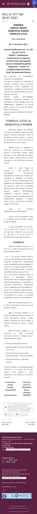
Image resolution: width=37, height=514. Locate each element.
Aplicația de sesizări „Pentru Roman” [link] (14, 483)
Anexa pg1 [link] (10, 414)
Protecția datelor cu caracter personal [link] (18, 508)
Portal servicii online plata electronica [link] (14, 470)
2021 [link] (8, 10)
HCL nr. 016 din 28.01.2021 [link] (7, 423)
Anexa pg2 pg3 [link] (23, 414)
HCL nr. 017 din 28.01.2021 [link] (12, 16)
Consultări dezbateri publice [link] (18, 506)
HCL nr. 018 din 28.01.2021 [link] (30, 423)
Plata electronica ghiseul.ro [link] (11, 472)
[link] (34, 2)
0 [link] (34, 21)
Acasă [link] (3, 10)
